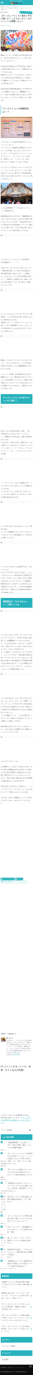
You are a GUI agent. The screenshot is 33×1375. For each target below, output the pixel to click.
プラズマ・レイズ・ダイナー (18, 882)
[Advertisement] (16, 823)
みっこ (5, 1150)
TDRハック (13, 1371)
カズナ (5, 1193)
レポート (19, 879)
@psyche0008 (16, 1054)
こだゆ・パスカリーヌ (9, 1268)
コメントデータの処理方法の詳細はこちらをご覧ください (16, 1120)
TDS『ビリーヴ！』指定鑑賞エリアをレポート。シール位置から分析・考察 (19, 1229)
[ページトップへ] (30, 1366)
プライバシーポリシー (19, 1367)
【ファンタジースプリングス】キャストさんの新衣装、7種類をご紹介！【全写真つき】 (15, 1306)
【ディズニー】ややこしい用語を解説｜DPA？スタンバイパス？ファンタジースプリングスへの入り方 (15, 1317)
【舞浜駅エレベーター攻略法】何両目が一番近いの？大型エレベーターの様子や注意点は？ (19, 1263)
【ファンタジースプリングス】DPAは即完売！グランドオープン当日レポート (15, 1328)
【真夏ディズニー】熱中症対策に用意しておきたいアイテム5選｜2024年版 (15, 1284)
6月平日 (5, 882)
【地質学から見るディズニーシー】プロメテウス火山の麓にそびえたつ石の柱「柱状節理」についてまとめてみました (16, 1187)
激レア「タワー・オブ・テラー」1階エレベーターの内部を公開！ (19, 1239)
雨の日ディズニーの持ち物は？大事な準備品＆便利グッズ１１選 (19, 1198)
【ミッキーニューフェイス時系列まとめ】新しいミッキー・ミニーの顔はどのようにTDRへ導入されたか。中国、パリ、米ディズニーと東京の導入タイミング (16, 1158)
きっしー (8, 25)
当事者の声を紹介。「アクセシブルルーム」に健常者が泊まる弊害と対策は (19, 1252)
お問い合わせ (10, 1367)
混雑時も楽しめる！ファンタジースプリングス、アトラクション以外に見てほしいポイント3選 (15, 1295)
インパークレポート (8, 879)
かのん (5, 1166)
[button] (16, 40)
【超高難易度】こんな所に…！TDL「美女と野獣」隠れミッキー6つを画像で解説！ (19, 1145)
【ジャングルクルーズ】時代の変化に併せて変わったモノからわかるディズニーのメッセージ (19, 1218)
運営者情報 (3, 1367)
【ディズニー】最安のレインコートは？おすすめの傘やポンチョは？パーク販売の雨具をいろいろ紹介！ (16, 1173)
